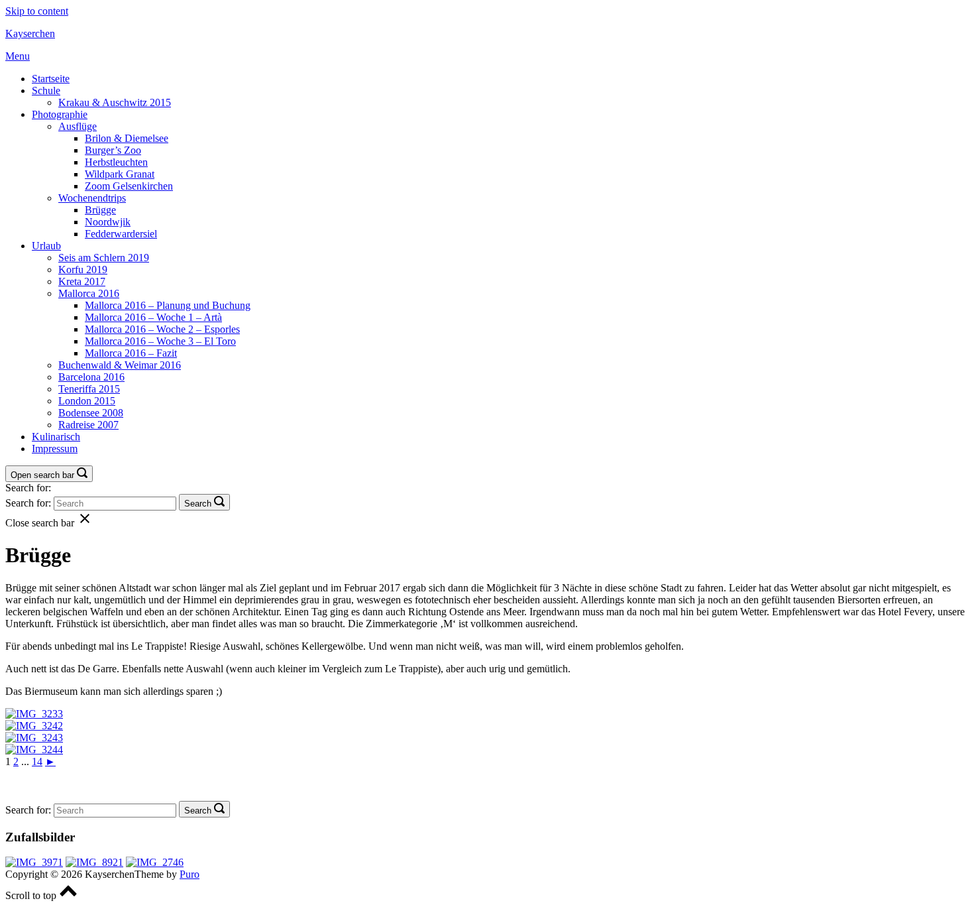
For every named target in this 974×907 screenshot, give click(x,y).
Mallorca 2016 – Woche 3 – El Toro (160, 341)
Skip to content (36, 11)
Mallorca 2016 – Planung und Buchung (167, 305)
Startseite (51, 78)
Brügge (100, 209)
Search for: (28, 487)
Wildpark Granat (119, 174)
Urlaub (46, 245)
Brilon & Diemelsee (126, 138)
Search (197, 504)
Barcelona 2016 (91, 377)
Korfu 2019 (82, 269)
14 (37, 761)
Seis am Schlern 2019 (103, 257)
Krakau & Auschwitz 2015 (114, 102)
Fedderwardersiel (121, 233)
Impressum (55, 448)
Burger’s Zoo (113, 150)
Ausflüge (77, 126)
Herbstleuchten (116, 162)
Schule (46, 90)
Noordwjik (108, 221)
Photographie (59, 114)
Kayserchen (30, 33)
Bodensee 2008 (90, 412)
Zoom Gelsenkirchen (129, 186)
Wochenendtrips (92, 198)
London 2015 (86, 400)
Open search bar (42, 475)
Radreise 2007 (88, 424)
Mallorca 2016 (88, 293)
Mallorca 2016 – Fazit (131, 353)
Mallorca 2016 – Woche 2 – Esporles (162, 329)
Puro (189, 874)
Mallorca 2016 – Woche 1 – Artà (153, 317)
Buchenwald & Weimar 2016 (119, 365)
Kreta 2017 (81, 281)
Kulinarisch (56, 436)
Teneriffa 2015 (89, 388)
